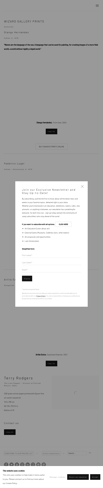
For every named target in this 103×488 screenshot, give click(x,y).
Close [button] (82, 187)
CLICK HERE (63, 224)
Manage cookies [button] (58, 477)
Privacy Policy (40, 296)
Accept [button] (95, 477)
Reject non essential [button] (78, 477)
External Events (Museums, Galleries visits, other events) (47, 233)
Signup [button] (27, 278)
